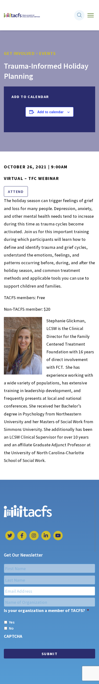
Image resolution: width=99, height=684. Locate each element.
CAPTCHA (13, 636)
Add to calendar (50, 111)
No (11, 628)
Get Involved (19, 53)
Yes (11, 622)
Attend (16, 191)
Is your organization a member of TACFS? (46, 610)
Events (47, 53)
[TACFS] (22, 15)
